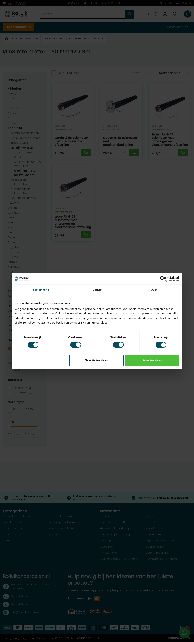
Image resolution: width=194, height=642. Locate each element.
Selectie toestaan (96, 360)
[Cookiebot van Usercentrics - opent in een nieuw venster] (162, 279)
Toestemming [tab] (40, 289)
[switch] (75, 345)
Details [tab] (97, 289)
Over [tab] (154, 289)
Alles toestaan (152, 360)
